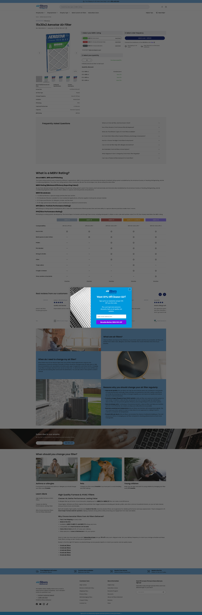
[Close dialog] (129, 289)
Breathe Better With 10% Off (111, 322)
